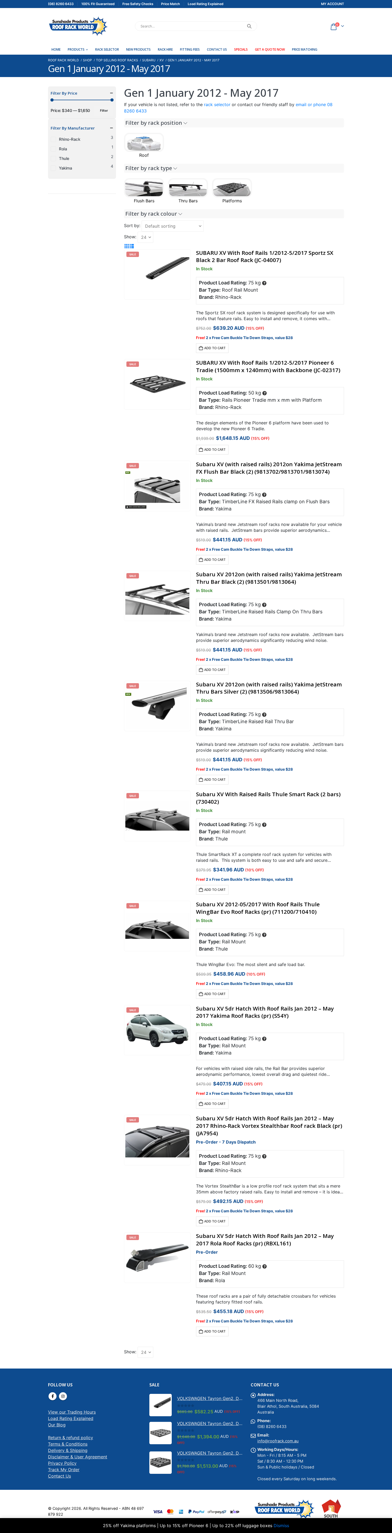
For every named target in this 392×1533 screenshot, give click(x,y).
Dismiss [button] (281, 1525)
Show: (130, 236)
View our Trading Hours (72, 1412)
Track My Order (63, 1469)
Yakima (65, 168)
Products (76, 49)
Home (56, 49)
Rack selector (107, 49)
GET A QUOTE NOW (270, 49)
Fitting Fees (190, 49)
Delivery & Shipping (67, 1450)
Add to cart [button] (215, 348)
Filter (104, 110)
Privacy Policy (62, 1463)
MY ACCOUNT (332, 4)
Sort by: (132, 225)
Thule (64, 158)
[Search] (249, 26)
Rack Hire (165, 49)
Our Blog (57, 1424)
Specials (241, 49)
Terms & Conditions (67, 1444)
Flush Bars (144, 200)
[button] (126, 246)
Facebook (53, 1396)
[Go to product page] (160, 1405)
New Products (138, 49)
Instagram (63, 1396)
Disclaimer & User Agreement (77, 1456)
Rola (63, 148)
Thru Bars (188, 200)
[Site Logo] (78, 26)
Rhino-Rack (69, 139)
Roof (144, 155)
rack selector (217, 104)
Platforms (232, 200)
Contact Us (217, 49)
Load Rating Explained (70, 1418)
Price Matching (304, 49)
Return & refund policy (70, 1437)
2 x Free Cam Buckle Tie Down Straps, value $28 (249, 337)
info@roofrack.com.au (278, 1441)
